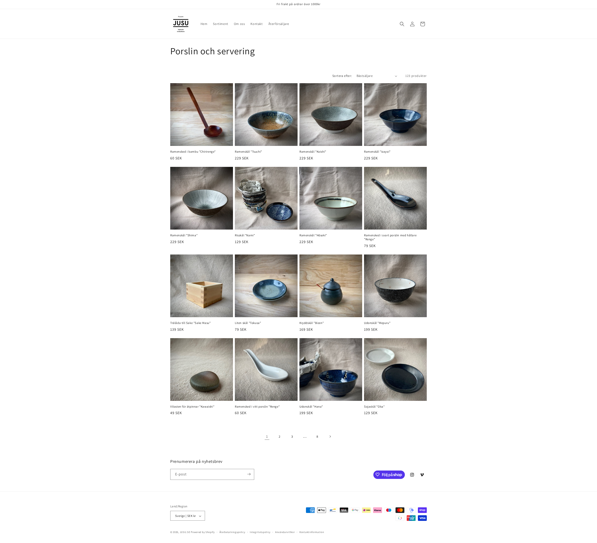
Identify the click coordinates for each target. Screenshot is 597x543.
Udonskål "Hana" (311, 407)
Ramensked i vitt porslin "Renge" (257, 407)
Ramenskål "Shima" (184, 235)
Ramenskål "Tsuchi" (248, 152)
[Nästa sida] (330, 436)
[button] (402, 24)
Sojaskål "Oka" (374, 407)
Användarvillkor (285, 532)
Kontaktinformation (311, 532)
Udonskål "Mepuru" (377, 323)
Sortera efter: (342, 76)
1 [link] (267, 436)
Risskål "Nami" (245, 235)
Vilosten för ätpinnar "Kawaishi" (192, 407)
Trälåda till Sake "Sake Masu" (190, 323)
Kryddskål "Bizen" (311, 323)
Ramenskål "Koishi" (312, 152)
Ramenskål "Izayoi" (377, 152)
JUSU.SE (185, 532)
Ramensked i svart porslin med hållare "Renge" (390, 237)
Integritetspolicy (260, 532)
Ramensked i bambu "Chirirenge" (193, 152)
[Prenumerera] (249, 474)
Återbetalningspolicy (232, 532)
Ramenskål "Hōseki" (313, 235)
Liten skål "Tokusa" (248, 323)
